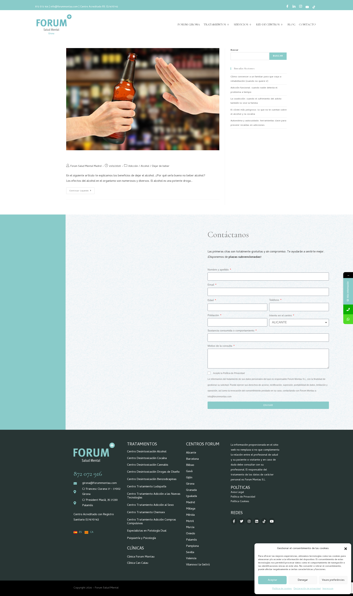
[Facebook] (287, 7)
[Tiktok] (264, 521)
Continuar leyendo (82, 190)
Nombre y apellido (218, 269)
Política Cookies (240, 502)
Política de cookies (282, 589)
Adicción (133, 166)
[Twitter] (241, 521)
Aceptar (272, 580)
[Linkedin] (256, 521)
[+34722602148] (348, 319)
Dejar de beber (160, 166)
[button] (345, 549)
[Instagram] (300, 7)
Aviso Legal (237, 492)
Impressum (327, 589)
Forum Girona (189, 24)
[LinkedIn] (294, 7)
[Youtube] (307, 7)
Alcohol (145, 166)
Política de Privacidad (243, 497)
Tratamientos (215, 24)
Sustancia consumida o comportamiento (231, 330)
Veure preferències (333, 580)
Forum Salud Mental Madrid (85, 166)
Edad (211, 300)
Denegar (303, 580)
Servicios (241, 24)
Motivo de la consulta (220, 345)
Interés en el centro (281, 315)
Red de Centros (268, 24)
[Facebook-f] (234, 521)
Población (214, 315)
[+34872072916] (348, 309)
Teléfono (274, 299)
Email (211, 284)
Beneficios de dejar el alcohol (93, 157)
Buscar (234, 50)
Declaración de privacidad (307, 589)
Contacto (307, 24)
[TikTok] (314, 7)
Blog (291, 24)
